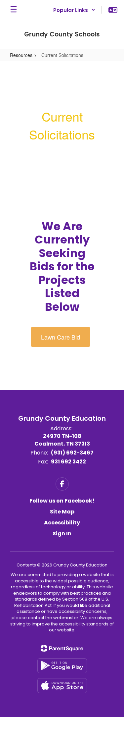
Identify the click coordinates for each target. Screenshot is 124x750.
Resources (21, 55)
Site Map (62, 511)
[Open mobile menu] (13, 10)
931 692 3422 (68, 461)
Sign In (62, 533)
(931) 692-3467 (72, 452)
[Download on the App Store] (62, 685)
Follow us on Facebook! (62, 501)
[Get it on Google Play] (62, 665)
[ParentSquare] (62, 648)
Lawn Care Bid (60, 337)
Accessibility (62, 522)
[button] (74, 10)
